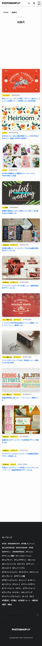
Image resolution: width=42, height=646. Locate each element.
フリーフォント (6, 95)
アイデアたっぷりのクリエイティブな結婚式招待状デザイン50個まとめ (20, 455)
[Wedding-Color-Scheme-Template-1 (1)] (21, 193)
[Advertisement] (21, 45)
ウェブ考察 (5, 207)
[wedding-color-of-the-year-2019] (21, 155)
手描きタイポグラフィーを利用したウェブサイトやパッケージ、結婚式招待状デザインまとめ (20, 468)
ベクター (16, 592)
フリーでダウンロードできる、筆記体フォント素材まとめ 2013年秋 (20, 361)
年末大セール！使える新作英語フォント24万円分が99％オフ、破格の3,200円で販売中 (20, 137)
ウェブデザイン (21, 560)
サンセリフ (7, 568)
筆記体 (35, 600)
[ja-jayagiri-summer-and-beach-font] (21, 80)
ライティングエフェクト (12, 596)
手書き (14, 600)
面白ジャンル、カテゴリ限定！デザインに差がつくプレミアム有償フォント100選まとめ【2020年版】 (21, 99)
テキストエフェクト (10, 572)
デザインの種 (20, 576)
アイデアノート (14, 245)
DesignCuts (14, 543)
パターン (32, 580)
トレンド (23, 580)
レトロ (25, 596)
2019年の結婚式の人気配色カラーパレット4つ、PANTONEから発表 (19, 174)
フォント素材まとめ (7, 319)
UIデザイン (7, 551)
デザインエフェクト (10, 580)
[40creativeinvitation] (21, 419)
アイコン (30, 551)
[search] (37, 615)
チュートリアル (19, 568)
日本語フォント (25, 600)
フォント (16, 584)
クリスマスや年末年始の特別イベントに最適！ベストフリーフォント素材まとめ (20, 324)
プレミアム (7, 592)
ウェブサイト (8, 560)
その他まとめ (6, 245)
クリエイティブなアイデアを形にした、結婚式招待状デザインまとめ (20, 286)
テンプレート (8, 576)
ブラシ (19, 588)
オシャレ (32, 560)
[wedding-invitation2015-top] (21, 230)
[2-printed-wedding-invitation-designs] (21, 267)
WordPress (18, 551)
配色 (10, 604)
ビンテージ (7, 584)
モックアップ (27, 592)
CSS (4, 543)
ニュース (5, 132)
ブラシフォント (29, 588)
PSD (31, 547)
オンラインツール (9, 564)
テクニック (35, 572)
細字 (4, 604)
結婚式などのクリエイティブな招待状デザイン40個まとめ (20, 441)
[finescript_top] (21, 342)
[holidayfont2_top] (21, 305)
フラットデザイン (28, 584)
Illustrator (9, 547)
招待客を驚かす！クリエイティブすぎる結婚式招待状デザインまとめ (20, 249)
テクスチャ (24, 572)
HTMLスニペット (28, 543)
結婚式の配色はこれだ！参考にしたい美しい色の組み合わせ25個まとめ (20, 212)
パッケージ (13, 464)
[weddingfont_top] (21, 380)
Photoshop (22, 547)
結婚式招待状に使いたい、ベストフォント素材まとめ (20, 399)
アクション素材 (8, 556)
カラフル (21, 564)
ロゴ (32, 596)
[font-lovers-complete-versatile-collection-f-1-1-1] (21, 118)
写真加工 (6, 600)
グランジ (30, 564)
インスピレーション (24, 556)
